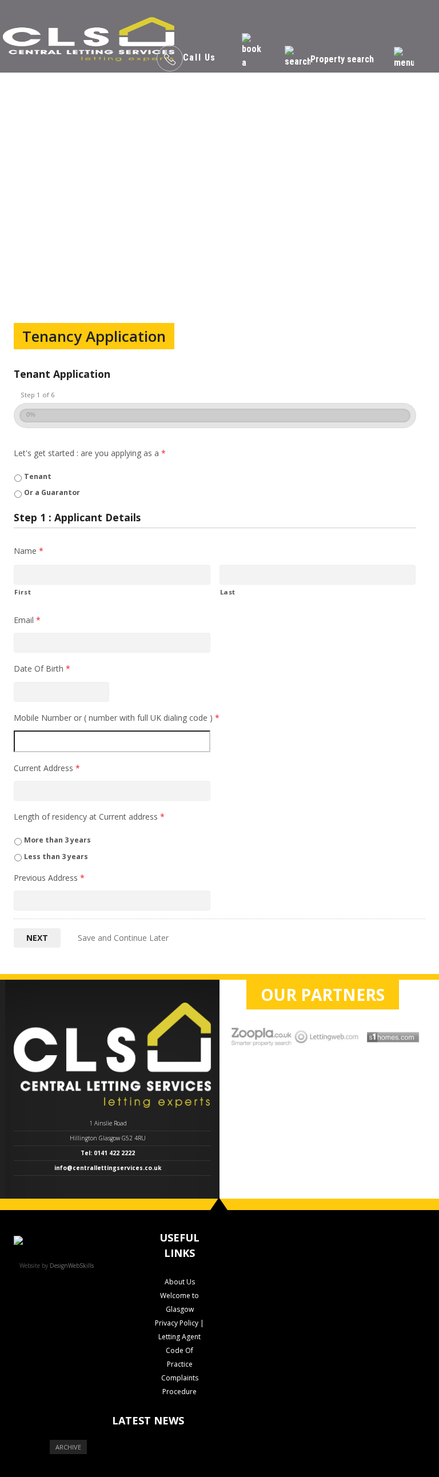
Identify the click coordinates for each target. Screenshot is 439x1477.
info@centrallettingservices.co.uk (107, 1168)
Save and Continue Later (123, 937)
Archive (68, 1447)
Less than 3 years (56, 856)
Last (228, 592)
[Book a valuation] (253, 58)
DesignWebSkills (72, 1266)
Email (27, 620)
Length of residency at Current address (89, 817)
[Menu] (403, 58)
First (22, 592)
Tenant (37, 476)
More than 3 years (57, 840)
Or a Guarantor (52, 492)
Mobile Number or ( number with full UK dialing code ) (117, 718)
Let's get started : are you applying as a (90, 453)
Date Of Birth (42, 669)
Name (28, 551)
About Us (180, 1282)
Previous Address (49, 878)
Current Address (47, 768)
